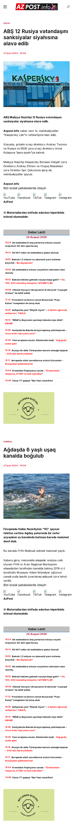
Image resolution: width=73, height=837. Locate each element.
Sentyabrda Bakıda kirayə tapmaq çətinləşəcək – (36, 332)
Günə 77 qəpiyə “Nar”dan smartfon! (29, 380)
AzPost (8, 201)
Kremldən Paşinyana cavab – (32, 372)
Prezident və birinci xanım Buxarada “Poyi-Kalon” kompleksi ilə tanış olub (33, 301)
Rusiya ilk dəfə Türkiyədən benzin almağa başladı (36, 352)
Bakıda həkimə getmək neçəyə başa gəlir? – (35, 281)
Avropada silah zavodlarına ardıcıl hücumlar (34, 362)
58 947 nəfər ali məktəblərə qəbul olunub (32, 252)
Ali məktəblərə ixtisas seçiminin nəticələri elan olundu (35, 271)
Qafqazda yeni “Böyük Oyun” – (36, 312)
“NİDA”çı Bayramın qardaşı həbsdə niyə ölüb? (34, 322)
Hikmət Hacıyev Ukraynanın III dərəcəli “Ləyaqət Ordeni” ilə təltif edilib (36, 291)
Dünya (6, 23)
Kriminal (7, 441)
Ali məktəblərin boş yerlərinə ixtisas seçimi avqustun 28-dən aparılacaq (33, 244)
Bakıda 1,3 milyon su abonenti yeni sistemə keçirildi (32, 261)
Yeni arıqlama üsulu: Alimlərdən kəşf (36, 342)
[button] (5, 6)
